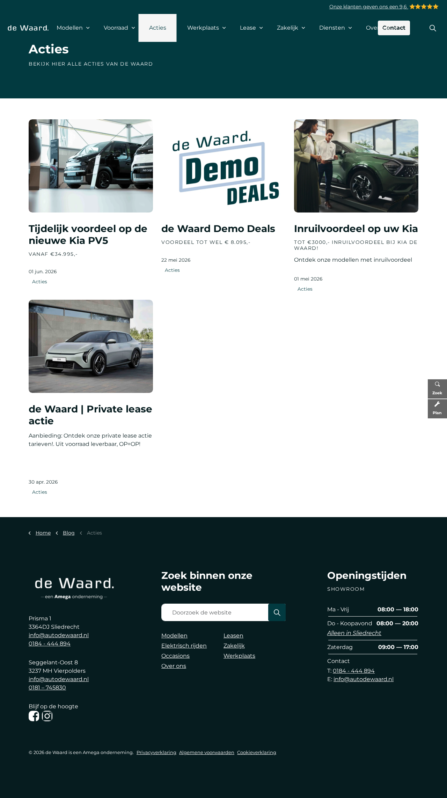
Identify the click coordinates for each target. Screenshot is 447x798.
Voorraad (116, 27)
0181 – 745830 (47, 687)
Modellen (70, 27)
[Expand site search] (433, 28)
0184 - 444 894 (50, 643)
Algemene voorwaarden (206, 752)
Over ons (378, 27)
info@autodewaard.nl (59, 635)
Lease (248, 27)
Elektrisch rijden (184, 645)
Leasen (233, 635)
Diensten (332, 27)
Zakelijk (287, 27)
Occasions (175, 655)
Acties (157, 27)
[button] (277, 612)
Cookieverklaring (256, 752)
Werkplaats (203, 27)
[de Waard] (28, 28)
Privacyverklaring (156, 752)
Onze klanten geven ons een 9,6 (368, 6)
